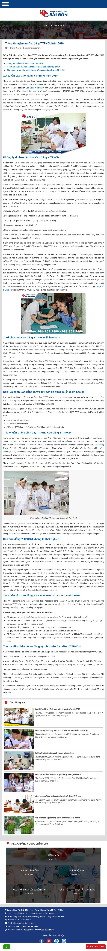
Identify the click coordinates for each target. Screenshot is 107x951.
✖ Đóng (73, 468)
